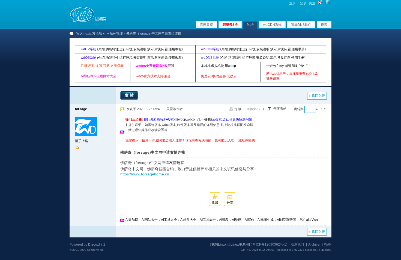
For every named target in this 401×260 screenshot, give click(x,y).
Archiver (314, 244)
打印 (237, 109)
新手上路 (81, 141)
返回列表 (318, 96)
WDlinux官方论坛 (89, 33)
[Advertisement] (224, 145)
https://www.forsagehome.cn (144, 174)
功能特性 (112, 49)
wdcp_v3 (193, 119)
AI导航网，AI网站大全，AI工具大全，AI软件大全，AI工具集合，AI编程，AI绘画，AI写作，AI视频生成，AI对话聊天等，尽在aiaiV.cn (221, 220)
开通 (171, 66)
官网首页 (206, 25)
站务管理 (116, 33)
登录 (303, 3)
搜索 (324, 25)
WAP (327, 244)
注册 (292, 3)
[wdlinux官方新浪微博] (320, 3)
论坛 (250, 25)
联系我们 (297, 244)
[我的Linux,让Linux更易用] (230, 244)
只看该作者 (174, 109)
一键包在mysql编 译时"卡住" (286, 66)
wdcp (182, 119)
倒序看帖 (279, 109)
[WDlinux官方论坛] (88, 21)
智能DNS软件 (301, 25)
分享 (230, 203)
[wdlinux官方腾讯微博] (327, 3)
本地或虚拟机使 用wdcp (218, 66)
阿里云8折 (230, 25)
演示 (150, 49)
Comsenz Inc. (95, 249)
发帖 (130, 95)
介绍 (101, 49)
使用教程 (175, 49)
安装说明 (139, 49)
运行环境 (126, 49)
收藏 (215, 203)
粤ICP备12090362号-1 (269, 244)
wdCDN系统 (272, 25)
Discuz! (94, 244)
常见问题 (161, 49)
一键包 (206, 119)
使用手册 (298, 49)
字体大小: (254, 109)
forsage (81, 109)
